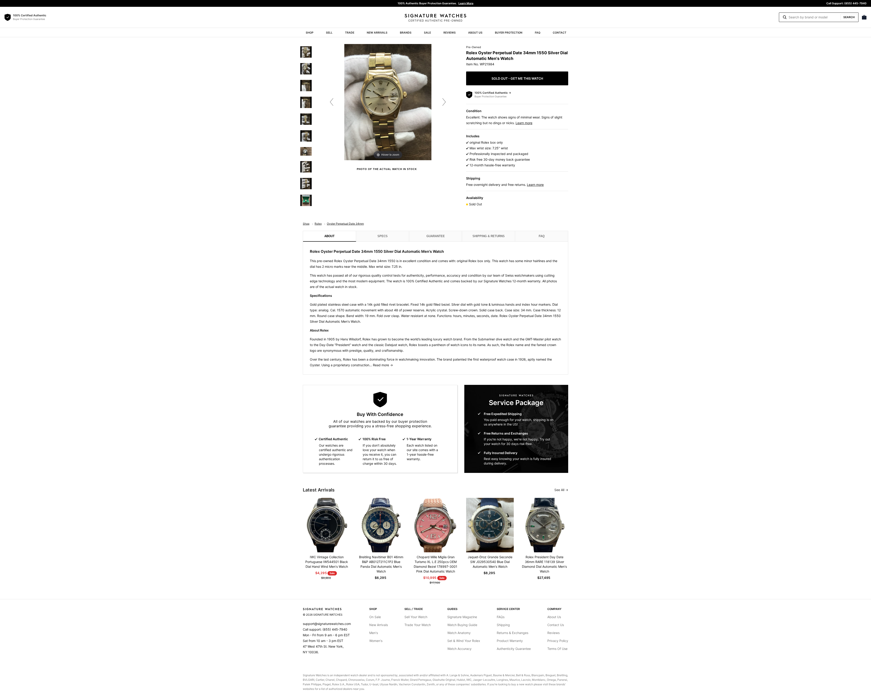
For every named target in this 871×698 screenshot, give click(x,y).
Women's (375, 641)
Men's (373, 633)
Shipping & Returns (488, 236)
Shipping (503, 625)
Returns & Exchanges (512, 633)
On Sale (375, 617)
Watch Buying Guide (462, 625)
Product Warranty (510, 641)
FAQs (500, 617)
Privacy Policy (557, 641)
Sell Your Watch (415, 617)
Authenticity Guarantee (514, 649)
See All (559, 490)
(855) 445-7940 (335, 629)
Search (849, 17)
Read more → (383, 365)
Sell (329, 32)
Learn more (524, 123)
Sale (427, 32)
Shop (309, 32)
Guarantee (435, 236)
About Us (475, 32)
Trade (349, 32)
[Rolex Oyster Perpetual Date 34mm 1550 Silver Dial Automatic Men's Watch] (306, 52)
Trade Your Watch (417, 625)
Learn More (465, 3)
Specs (382, 236)
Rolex (318, 223)
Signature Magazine (462, 617)
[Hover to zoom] (387, 102)
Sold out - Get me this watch (517, 78)
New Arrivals (377, 32)
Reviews (449, 32)
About (329, 236)
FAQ (537, 32)
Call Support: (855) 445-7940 (846, 3)
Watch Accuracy (459, 649)
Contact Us (555, 625)
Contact (559, 32)
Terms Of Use (557, 649)
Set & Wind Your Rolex (463, 641)
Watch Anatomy (459, 633)
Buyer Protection (508, 32)
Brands (405, 32)
